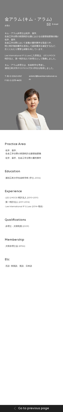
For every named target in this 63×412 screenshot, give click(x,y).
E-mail (55, 24)
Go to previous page (33, 408)
